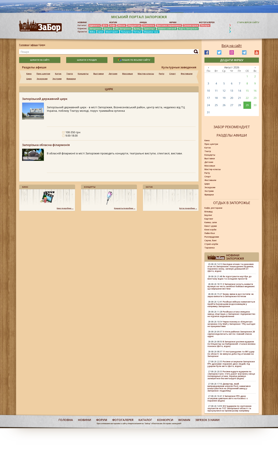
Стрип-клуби (211, 244)
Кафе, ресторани (213, 208)
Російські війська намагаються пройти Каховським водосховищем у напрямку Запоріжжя (231, 304)
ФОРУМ (113, 22)
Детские (113, 73)
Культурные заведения (178, 67)
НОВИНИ (82, 22)
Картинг (208, 218)
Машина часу (151, 31)
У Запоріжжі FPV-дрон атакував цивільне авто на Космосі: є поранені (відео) (227, 398)
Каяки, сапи (210, 222)
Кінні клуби (210, 229)
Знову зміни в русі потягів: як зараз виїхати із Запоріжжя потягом (230, 295)
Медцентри (134, 25)
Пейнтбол (209, 233)
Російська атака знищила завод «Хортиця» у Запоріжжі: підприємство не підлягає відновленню (231, 314)
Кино (29, 73)
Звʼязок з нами (207, 420)
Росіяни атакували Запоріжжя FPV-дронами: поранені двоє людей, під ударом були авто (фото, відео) (231, 363)
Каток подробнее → (188, 208)
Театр (69, 73)
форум (101, 420)
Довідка (108, 28)
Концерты (83, 73)
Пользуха (126, 31)
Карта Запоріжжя (188, 28)
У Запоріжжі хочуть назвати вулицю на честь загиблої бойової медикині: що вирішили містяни (231, 286)
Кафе (112, 25)
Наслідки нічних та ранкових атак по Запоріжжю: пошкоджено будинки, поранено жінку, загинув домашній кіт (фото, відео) (230, 267)
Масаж (121, 25)
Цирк (42, 45)
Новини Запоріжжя (235, 256)
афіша (34, 45)
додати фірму (231, 60)
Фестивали (186, 73)
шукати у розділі (87, 60)
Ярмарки (71, 78)
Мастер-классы (146, 73)
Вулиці (137, 28)
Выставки (98, 73)
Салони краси (191, 25)
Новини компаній (167, 28)
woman (184, 420)
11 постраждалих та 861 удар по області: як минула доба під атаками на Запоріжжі (230, 354)
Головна (24, 45)
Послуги (205, 25)
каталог (145, 420)
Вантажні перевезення (169, 25)
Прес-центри (43, 73)
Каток (58, 73)
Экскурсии (42, 78)
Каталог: (82, 25)
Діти (105, 25)
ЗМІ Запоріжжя (123, 28)
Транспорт (149, 28)
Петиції (137, 31)
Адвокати (94, 25)
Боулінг (208, 215)
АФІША (143, 22)
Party (161, 73)
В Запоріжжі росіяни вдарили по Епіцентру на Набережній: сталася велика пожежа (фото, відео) (231, 344)
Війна (92, 31)
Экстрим (57, 78)
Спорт (172, 73)
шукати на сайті (39, 60)
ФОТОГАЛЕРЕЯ (206, 22)
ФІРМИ (172, 22)
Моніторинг (112, 31)
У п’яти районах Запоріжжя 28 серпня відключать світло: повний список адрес (231, 334)
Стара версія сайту (248, 22)
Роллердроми (211, 236)
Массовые (127, 73)
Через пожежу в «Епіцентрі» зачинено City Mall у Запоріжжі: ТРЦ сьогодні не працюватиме (231, 324)
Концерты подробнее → (124, 208)
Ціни (100, 31)
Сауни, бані (210, 240)
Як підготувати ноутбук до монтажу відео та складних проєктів (229, 277)
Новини (84, 420)
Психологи (148, 25)
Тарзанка (209, 247)
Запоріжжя (95, 28)
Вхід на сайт (232, 45)
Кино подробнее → (65, 208)
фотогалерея (122, 420)
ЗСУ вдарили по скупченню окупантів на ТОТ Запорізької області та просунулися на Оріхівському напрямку (229, 408)
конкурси (165, 420)
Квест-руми (210, 226)
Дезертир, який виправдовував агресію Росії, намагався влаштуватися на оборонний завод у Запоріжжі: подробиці (228, 387)
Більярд (208, 211)
